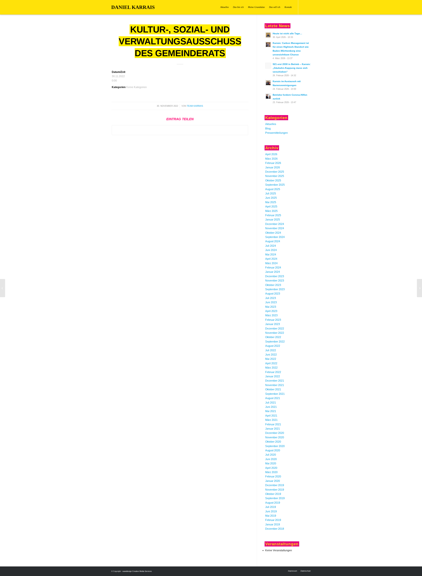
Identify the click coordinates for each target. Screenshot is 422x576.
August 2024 (272, 241)
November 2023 (274, 280)
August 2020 (272, 450)
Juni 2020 (271, 459)
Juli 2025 (270, 193)
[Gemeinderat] (2, 288)
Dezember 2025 (274, 171)
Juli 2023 (270, 298)
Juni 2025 (271, 197)
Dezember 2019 (274, 485)
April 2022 (271, 363)
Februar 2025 (273, 215)
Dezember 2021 (274, 380)
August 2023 (272, 293)
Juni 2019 (271, 511)
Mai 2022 (270, 359)
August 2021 (272, 398)
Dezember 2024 (274, 224)
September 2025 (275, 184)
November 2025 (274, 176)
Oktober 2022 (273, 337)
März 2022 (271, 367)
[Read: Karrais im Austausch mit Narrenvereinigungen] (268, 83)
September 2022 (275, 341)
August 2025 (272, 189)
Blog (268, 128)
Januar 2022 (272, 376)
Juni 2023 (271, 302)
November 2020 (274, 437)
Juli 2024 (270, 245)
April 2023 (271, 311)
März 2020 (271, 472)
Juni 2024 (271, 250)
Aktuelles (270, 124)
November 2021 (274, 385)
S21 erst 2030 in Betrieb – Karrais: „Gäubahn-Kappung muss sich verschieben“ (292, 68)
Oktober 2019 (273, 494)
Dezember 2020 (274, 433)
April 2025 (271, 206)
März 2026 (271, 158)
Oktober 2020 (273, 441)
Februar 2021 (273, 424)
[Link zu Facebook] (303, 7)
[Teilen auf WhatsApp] (180, 130)
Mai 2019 (270, 515)
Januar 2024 (272, 271)
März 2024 (271, 263)
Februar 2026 (273, 163)
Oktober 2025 (273, 180)
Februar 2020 (273, 476)
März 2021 (271, 420)
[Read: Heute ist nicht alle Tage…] (268, 35)
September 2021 (275, 393)
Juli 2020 (270, 454)
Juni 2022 (271, 354)
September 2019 (275, 498)
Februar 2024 (273, 267)
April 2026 (271, 154)
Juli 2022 (270, 350)
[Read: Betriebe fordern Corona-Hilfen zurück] (268, 96)
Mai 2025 (270, 202)
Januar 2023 (272, 324)
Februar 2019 (273, 520)
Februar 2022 (273, 372)
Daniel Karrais (133, 7)
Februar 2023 (273, 319)
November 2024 (274, 228)
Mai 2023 (270, 306)
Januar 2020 (272, 481)
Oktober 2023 (273, 285)
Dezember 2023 (274, 276)
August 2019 (272, 502)
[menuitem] (224, 7)
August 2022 (272, 345)
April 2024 (271, 258)
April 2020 (271, 468)
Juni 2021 (271, 406)
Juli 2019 (270, 507)
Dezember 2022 (274, 328)
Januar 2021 (272, 428)
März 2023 (271, 315)
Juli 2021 (270, 402)
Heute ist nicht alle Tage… (287, 33)
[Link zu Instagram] (308, 7)
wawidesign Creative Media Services (137, 571)
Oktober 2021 (273, 389)
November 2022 (274, 332)
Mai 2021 (270, 411)
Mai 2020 (270, 463)
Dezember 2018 (274, 528)
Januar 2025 (272, 219)
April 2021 (271, 415)
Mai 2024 (270, 254)
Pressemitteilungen (276, 132)
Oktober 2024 (273, 232)
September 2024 (275, 237)
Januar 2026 (272, 167)
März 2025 (271, 211)
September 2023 (275, 289)
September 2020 (275, 446)
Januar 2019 (272, 524)
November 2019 (274, 489)
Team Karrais (195, 106)
